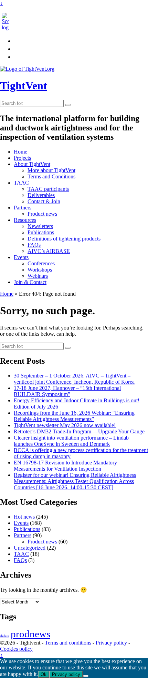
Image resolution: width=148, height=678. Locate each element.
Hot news (24, 517)
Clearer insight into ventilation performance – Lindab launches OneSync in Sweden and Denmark (71, 441)
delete (4, 636)
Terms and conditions (68, 643)
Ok (43, 674)
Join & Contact (30, 282)
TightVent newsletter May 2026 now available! (65, 425)
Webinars (38, 276)
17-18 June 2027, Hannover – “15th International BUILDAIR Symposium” (67, 391)
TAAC (21, 183)
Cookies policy (16, 649)
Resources (25, 220)
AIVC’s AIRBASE (49, 251)
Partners (22, 207)
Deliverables (41, 195)
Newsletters (40, 226)
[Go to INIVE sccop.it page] (7, 27)
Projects (22, 158)
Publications (41, 232)
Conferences (41, 263)
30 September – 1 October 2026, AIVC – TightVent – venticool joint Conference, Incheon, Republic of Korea (74, 379)
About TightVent (32, 164)
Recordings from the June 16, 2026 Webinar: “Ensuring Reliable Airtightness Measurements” (74, 416)
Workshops (40, 270)
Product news (42, 214)
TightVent (23, 85)
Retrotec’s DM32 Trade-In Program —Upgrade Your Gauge (79, 431)
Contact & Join (44, 201)
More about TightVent (51, 170)
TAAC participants (48, 189)
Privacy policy (111, 643)
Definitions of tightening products (64, 239)
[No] (85, 676)
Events (21, 257)
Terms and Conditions (51, 176)
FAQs (34, 245)
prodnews (30, 633)
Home (20, 152)
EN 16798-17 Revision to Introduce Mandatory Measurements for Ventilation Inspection (65, 466)
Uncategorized (29, 548)
